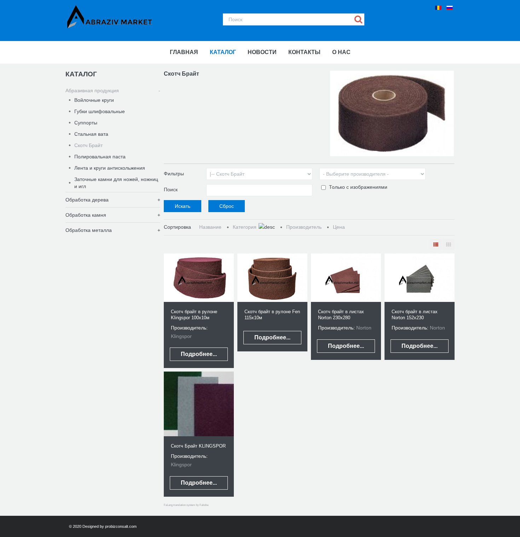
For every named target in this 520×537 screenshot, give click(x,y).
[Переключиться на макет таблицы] (436, 244)
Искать (358, 20)
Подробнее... (199, 354)
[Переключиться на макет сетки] (449, 244)
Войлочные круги (94, 100)
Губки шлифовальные (99, 111)
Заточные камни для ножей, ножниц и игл (116, 182)
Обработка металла (88, 230)
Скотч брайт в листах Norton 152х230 (415, 314)
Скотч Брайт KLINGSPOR (198, 446)
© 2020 (75, 526)
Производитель (304, 227)
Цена (339, 227)
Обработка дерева (87, 200)
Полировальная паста (100, 156)
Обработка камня (85, 215)
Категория (244, 227)
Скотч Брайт (88, 145)
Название (210, 227)
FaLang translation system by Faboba (186, 505)
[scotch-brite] (392, 113)
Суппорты (85, 123)
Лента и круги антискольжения (109, 168)
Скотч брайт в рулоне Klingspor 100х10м (194, 314)
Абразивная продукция (92, 90)
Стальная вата (91, 134)
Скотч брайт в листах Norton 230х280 (341, 314)
